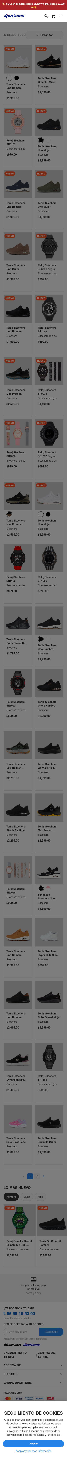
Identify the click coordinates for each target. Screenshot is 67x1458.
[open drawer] (60, 16)
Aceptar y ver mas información (33, 1451)
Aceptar (33, 1443)
